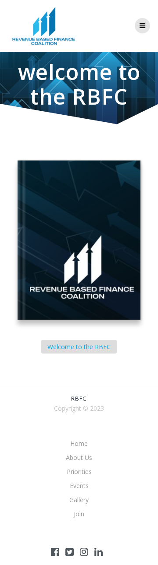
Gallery (79, 500)
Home (79, 443)
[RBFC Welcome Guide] (79, 241)
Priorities (79, 471)
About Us (79, 457)
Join (79, 514)
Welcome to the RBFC (79, 347)
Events (79, 485)
